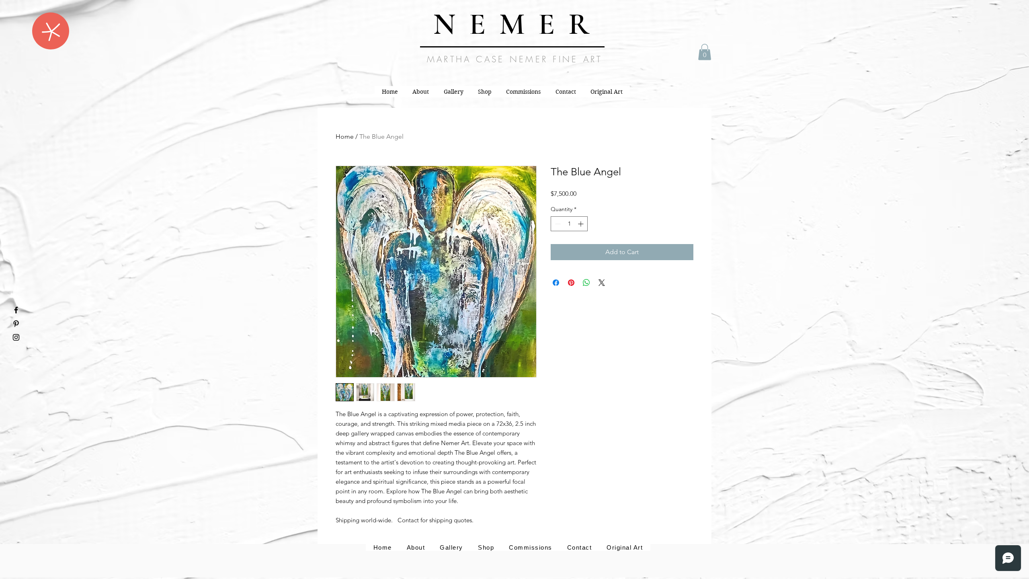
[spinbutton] (569, 224)
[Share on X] (602, 282)
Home (345, 136)
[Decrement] (557, 224)
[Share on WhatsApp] (586, 282)
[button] (50, 30)
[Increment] (581, 224)
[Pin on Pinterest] (571, 282)
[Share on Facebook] (556, 282)
